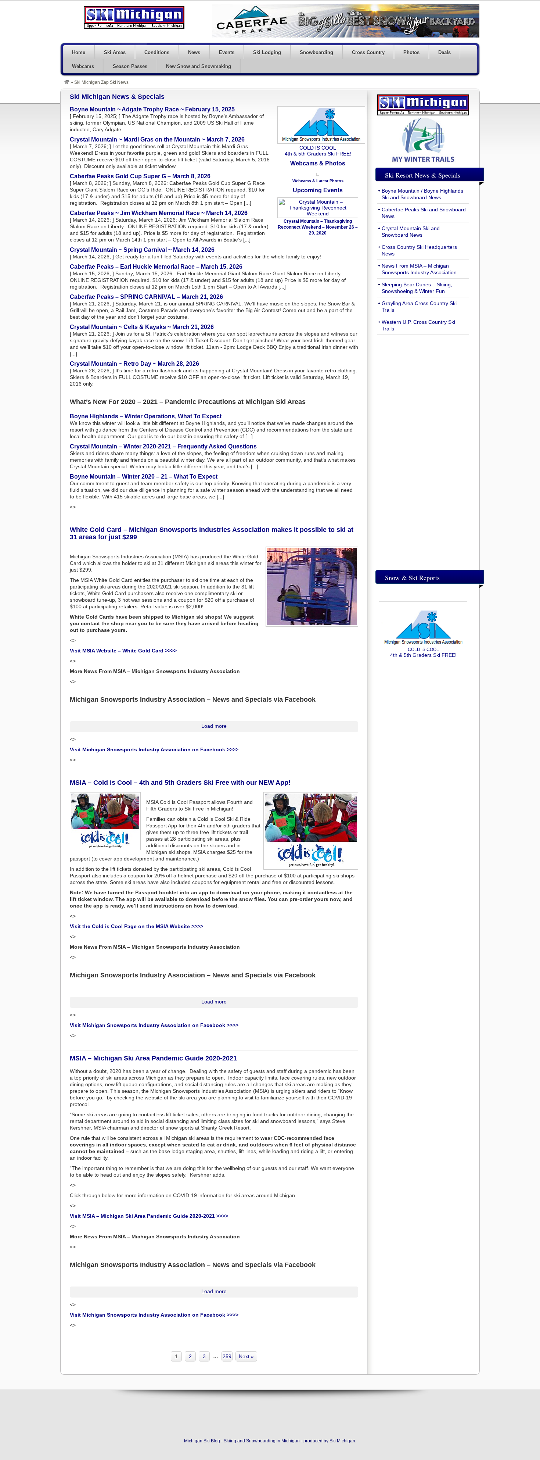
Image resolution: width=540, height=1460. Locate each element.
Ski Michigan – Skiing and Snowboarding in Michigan (134, 17)
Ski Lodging (267, 52)
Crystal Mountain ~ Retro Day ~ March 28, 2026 (134, 364)
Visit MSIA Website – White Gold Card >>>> (123, 651)
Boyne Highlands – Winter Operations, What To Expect (146, 416)
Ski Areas (115, 52)
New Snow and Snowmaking (198, 66)
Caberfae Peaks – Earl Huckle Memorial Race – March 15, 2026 (156, 267)
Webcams (83, 66)
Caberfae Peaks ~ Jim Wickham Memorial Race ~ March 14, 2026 (159, 213)
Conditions (156, 52)
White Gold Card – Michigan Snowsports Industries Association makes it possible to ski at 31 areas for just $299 (211, 533)
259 (227, 1356)
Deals (444, 52)
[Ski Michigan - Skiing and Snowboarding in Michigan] (66, 82)
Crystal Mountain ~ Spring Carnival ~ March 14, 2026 (142, 250)
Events (226, 52)
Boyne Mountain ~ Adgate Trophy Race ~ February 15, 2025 (152, 109)
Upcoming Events (318, 190)
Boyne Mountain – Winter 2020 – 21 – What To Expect (143, 476)
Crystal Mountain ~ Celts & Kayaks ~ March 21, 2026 (142, 327)
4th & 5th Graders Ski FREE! (423, 652)
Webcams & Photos (317, 163)
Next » (246, 1356)
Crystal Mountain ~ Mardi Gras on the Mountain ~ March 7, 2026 (157, 139)
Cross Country (368, 52)
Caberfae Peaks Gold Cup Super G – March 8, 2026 (140, 176)
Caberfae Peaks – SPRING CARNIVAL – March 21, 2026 (146, 297)
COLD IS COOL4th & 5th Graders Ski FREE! (318, 151)
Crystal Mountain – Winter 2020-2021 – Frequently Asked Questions (163, 446)
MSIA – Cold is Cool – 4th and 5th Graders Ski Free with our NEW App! (180, 782)
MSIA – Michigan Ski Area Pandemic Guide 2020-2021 (153, 1058)
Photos (411, 52)
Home (78, 52)
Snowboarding (316, 52)
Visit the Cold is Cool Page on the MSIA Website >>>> (136, 926)
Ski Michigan (342, 1440)
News (194, 52)
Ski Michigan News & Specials (117, 96)
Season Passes (130, 66)
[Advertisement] (423, 450)
